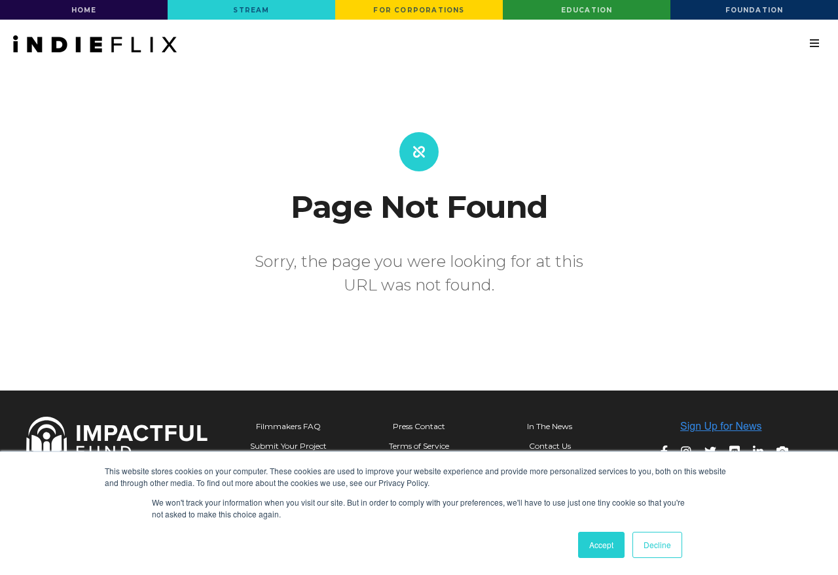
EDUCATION (587, 10)
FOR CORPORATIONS (418, 10)
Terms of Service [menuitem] (419, 446)
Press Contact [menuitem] (419, 426)
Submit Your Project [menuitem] (288, 446)
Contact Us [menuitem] (550, 446)
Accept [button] (601, 544)
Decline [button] (657, 544)
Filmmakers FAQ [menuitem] (288, 426)
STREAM (251, 10)
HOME (84, 10)
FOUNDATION (754, 10)
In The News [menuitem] (549, 426)
